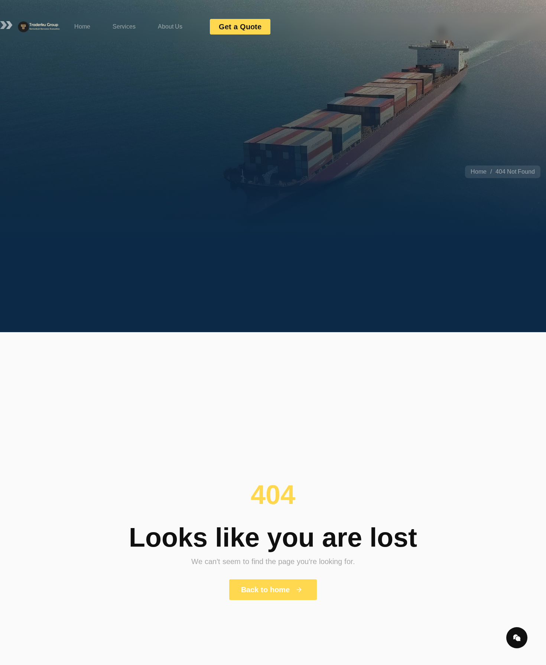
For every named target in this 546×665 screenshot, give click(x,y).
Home (82, 26)
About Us (170, 26)
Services (124, 26)
